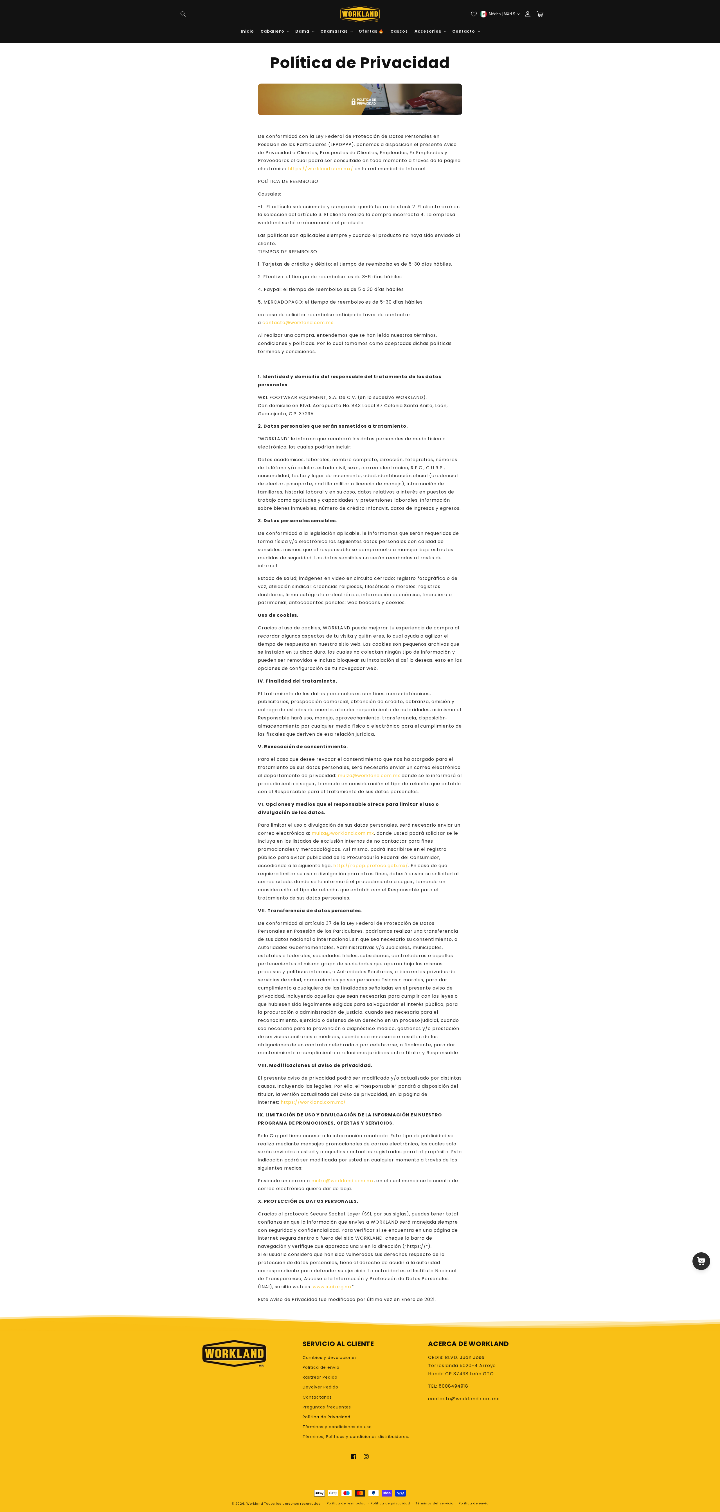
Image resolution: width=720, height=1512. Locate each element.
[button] (183, 14)
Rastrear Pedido (320, 1377)
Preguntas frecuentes (327, 1407)
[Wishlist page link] (474, 14)
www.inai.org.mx (332, 1287)
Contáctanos (317, 1397)
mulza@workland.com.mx (369, 775)
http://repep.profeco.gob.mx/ (370, 865)
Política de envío (474, 1503)
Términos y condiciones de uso (337, 1427)
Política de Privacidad (326, 1417)
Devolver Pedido (320, 1387)
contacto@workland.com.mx (297, 322)
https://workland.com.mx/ (320, 168)
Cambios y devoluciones (330, 1357)
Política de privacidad (390, 1503)
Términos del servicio (434, 1503)
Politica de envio (321, 1367)
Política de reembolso (346, 1503)
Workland (254, 1503)
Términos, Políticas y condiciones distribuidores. (356, 1436)
